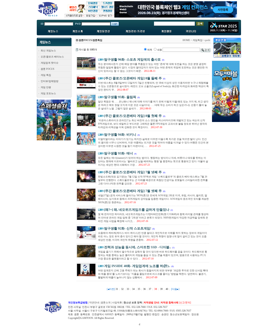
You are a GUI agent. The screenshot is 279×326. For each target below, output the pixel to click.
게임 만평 (46, 87)
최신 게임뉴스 (48, 50)
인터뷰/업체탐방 (49, 81)
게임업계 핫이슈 (49, 62)
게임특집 (197, 40)
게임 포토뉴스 (48, 93)
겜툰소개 (105, 302)
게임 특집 (46, 75)
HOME (186, 40)
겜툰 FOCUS (47, 69)
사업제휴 (117, 302)
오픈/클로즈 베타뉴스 (52, 56)
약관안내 (94, 302)
